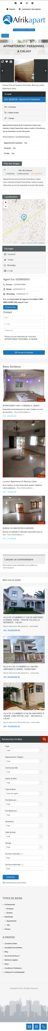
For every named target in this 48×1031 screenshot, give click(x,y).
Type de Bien (10, 789)
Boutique (10, 909)
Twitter (10, 260)
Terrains (7, 929)
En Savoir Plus (10, 307)
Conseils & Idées (11, 944)
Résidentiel (9, 917)
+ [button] (6, 202)
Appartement (11, 921)
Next (45, 71)
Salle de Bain (10, 832)
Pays (7, 746)
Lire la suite (33, 626)
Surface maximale (14, 865)
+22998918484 (19, 284)
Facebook (11, 254)
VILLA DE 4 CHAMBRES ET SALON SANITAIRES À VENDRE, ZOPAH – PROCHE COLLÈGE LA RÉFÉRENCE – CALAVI (23, 620)
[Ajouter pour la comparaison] (2, 62)
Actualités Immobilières (13, 948)
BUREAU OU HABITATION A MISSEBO (18, 528)
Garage (8, 843)
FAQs (7, 964)
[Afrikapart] (24, 20)
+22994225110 (19, 289)
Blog (6, 952)
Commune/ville (11, 768)
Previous (2, 71)
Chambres (9, 822)
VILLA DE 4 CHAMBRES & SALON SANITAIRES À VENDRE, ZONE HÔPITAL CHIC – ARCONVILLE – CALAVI (23, 716)
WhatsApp (11, 265)
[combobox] (24, 750)
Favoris (12, 9)
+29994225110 (22, 294)
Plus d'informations (22, 412)
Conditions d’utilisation (13, 968)
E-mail (10, 271)
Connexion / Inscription (31, 9)
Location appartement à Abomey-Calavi (20, 481)
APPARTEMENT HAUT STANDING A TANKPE (21, 406)
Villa (8, 925)
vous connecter (19, 565)
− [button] (6, 206)
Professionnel (10, 904)
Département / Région (14, 757)
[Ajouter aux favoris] (6, 63)
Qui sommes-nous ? (12, 956)
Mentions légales (11, 960)
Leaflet (23, 243)
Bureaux (10, 913)
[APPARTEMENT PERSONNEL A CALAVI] (24, 217)
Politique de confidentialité (14, 972)
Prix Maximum (11, 811)
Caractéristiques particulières (15, 883)
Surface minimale (14, 854)
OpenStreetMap (32, 243)
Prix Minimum (10, 800)
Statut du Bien (11, 779)
